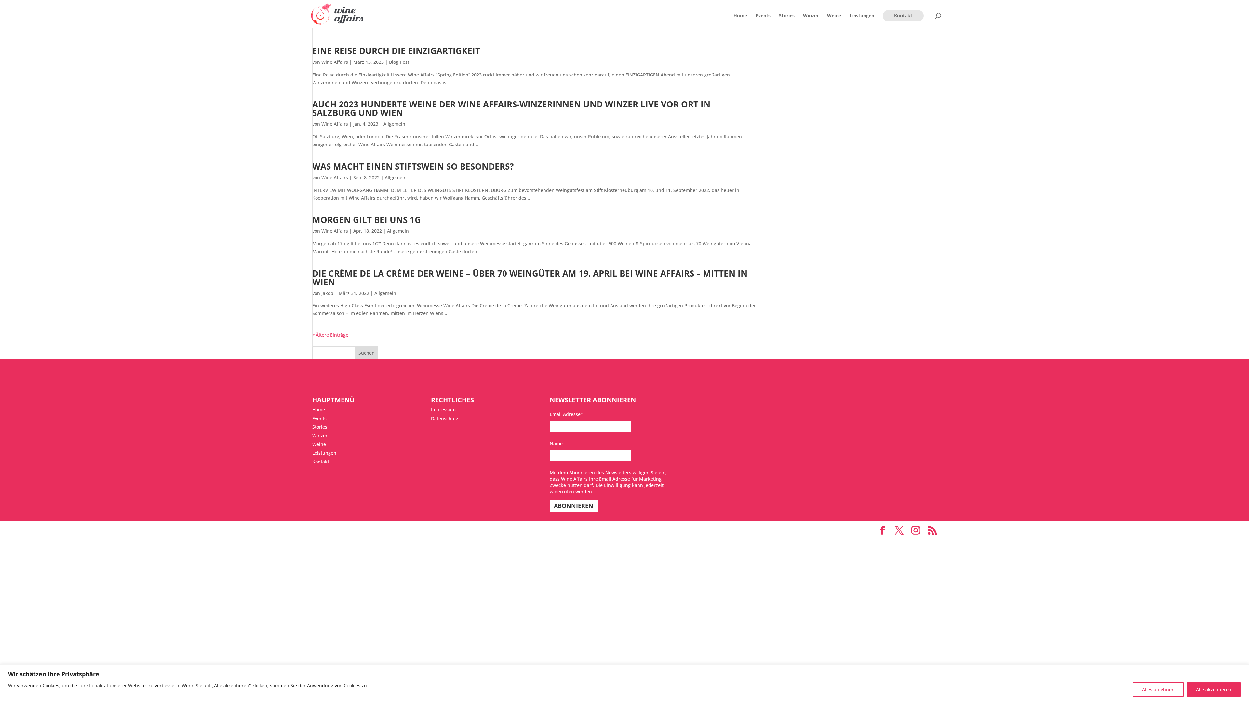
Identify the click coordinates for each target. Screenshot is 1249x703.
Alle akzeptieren (1213, 689)
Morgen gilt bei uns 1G (366, 220)
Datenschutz (444, 418)
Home (740, 16)
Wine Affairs (334, 62)
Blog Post (399, 62)
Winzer (811, 16)
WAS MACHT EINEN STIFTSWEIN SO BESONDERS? (413, 166)
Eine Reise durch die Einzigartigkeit (396, 51)
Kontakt (903, 15)
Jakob (327, 293)
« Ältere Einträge (330, 335)
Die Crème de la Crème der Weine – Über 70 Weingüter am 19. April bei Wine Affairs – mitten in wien (529, 278)
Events (763, 16)
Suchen (366, 353)
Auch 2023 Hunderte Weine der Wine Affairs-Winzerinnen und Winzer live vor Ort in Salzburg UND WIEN (511, 108)
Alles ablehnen (1158, 689)
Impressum (443, 410)
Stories (787, 16)
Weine (834, 16)
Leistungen (862, 16)
